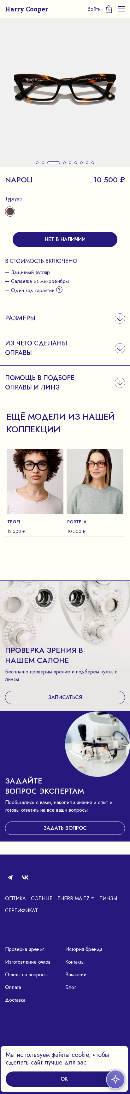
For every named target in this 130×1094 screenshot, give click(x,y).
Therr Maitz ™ (75, 898)
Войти (94, 9)
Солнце (41, 898)
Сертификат (21, 910)
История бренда (84, 949)
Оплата (13, 987)
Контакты (75, 962)
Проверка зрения (24, 949)
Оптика (15, 898)
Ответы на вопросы (26, 974)
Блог (70, 987)
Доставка (15, 1000)
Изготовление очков (27, 962)
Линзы (108, 898)
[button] (37, 162)
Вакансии (75, 974)
